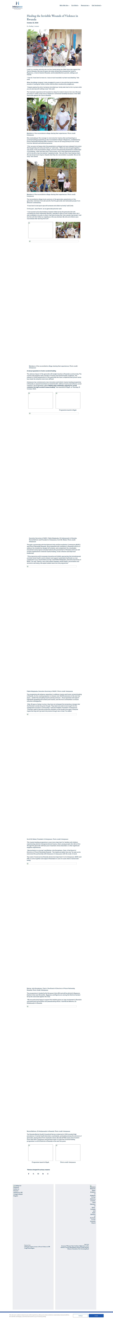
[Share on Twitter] (33, 1173)
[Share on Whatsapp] (48, 1173)
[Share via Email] (38, 1173)
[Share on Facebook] (28, 1173)
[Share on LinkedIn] (43, 1173)
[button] (64, 5)
